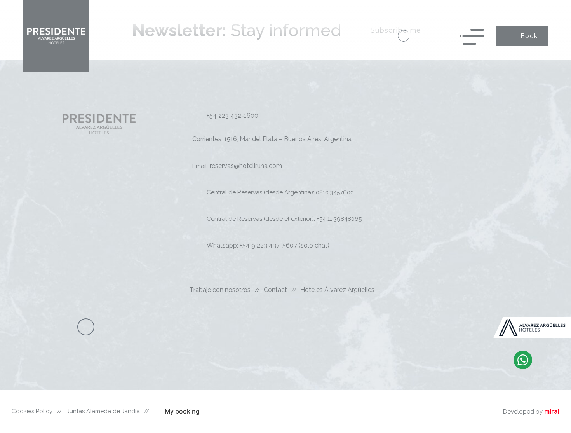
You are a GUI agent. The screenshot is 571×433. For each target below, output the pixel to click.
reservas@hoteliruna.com (246, 165)
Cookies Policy (32, 411)
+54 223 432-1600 (232, 115)
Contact (275, 289)
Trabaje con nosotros (220, 289)
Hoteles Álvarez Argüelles (337, 289)
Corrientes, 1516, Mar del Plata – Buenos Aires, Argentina (272, 139)
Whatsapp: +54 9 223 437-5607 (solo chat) (268, 245)
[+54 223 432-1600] (403, 36)
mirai (551, 411)
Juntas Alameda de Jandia (103, 411)
